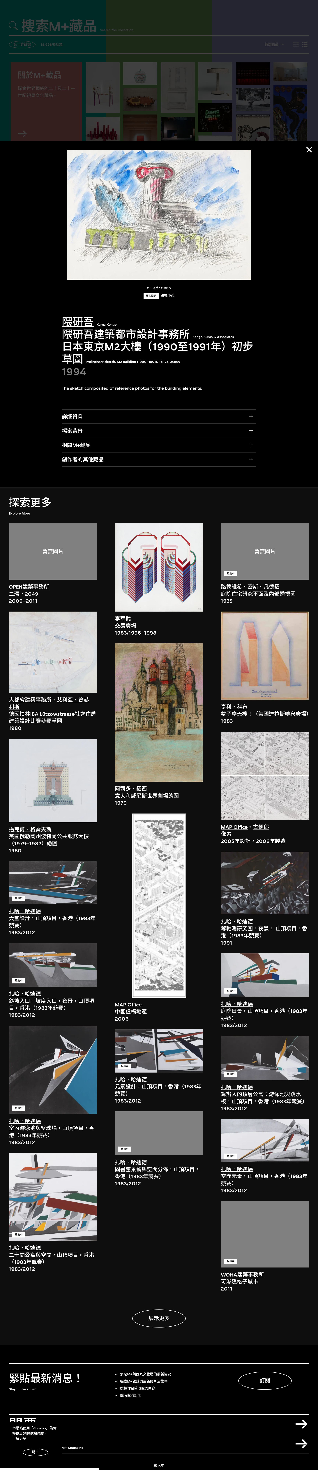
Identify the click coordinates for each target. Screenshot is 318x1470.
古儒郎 (261, 827)
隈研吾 (78, 322)
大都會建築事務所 (30, 700)
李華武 (123, 619)
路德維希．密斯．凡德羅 (250, 587)
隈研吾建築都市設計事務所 (126, 334)
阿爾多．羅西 (131, 789)
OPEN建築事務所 (29, 587)
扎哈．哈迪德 (25, 911)
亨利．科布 (234, 707)
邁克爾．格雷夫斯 (30, 829)
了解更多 (19, 1439)
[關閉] (309, 149)
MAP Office (128, 1005)
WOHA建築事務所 (242, 1275)
